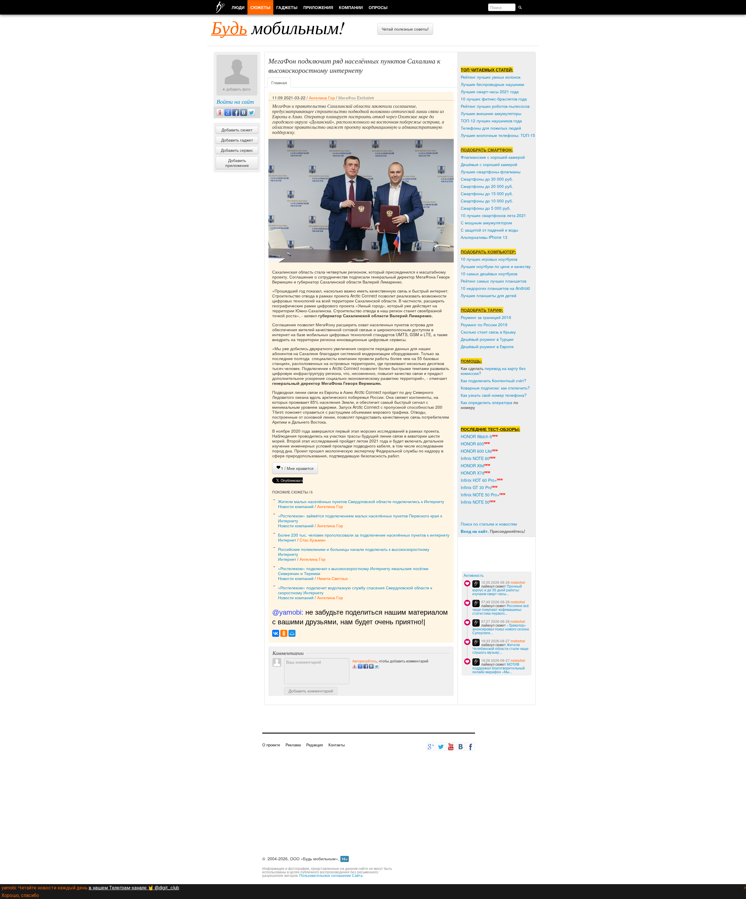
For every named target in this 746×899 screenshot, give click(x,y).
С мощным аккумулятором (486, 222)
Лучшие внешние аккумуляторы (491, 113)
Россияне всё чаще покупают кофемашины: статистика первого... (500, 609)
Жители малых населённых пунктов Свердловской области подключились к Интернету (361, 501)
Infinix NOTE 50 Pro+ (480, 495)
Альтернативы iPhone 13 (484, 237)
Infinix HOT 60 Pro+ (479, 480)
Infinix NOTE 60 (475, 458)
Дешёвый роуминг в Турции (487, 339)
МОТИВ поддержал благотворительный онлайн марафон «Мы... (498, 668)
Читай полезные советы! (405, 29)
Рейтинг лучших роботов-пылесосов (495, 106)
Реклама (293, 745)
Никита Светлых (332, 578)
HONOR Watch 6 (476, 436)
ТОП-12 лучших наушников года (491, 121)
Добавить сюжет (236, 130)
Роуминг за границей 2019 (486, 317)
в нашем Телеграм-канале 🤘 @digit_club (134, 888)
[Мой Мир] (291, 633)
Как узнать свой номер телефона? (494, 395)
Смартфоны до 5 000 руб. (486, 208)
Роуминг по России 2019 (484, 324)
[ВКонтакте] (275, 633)
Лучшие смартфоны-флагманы (490, 171)
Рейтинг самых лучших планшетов (493, 281)
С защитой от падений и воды (489, 230)
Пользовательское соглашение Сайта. (331, 875)
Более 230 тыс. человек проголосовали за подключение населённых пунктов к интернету (363, 535)
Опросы (378, 7)
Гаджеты (287, 7)
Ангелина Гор (322, 98)
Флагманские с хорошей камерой (493, 157)
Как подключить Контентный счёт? (493, 380)
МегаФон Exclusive (356, 98)
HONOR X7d (472, 473)
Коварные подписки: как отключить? (495, 388)
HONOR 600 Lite (476, 451)
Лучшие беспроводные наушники (492, 84)
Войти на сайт (235, 101)
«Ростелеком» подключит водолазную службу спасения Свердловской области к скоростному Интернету (355, 590)
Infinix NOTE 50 (475, 502)
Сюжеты (260, 7)
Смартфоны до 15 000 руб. (487, 193)
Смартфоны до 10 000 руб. (487, 201)
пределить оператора (491, 402)
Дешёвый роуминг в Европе (487, 346)
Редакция (314, 745)
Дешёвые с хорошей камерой (489, 164)
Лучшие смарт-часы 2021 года (490, 91)
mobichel (518, 582)
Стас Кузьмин (313, 540)
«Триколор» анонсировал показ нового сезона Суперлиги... (500, 629)
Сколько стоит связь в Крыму (488, 332)
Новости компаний (296, 506)
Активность (474, 575)
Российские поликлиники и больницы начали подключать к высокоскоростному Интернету (353, 551)
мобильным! (278, 27)
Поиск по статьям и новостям (489, 524)
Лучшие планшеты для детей (488, 295)
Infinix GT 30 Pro (476, 487)
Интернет (287, 540)
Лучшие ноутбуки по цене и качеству (496, 266)
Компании (351, 7)
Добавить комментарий (310, 691)
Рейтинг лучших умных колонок (490, 77)
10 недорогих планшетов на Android (495, 288)
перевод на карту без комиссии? (493, 370)
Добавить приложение (237, 162)
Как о (466, 402)
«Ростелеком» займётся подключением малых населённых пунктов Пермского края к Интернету (360, 518)
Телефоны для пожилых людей (491, 128)
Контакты (336, 745)
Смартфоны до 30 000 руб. (487, 179)
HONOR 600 (472, 444)
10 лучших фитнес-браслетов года (494, 99)
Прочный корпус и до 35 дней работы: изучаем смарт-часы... (497, 590)
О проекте (271, 745)
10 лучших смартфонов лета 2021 (493, 215)
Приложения (318, 7)
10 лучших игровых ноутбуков (489, 259)
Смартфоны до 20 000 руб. (487, 186)
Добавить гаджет (237, 140)
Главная (279, 82)
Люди (238, 7)
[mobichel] (476, 584)
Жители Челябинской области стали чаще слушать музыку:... (500, 648)
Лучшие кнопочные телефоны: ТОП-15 (498, 135)
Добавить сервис (237, 150)
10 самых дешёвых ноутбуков (489, 273)
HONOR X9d (472, 465)
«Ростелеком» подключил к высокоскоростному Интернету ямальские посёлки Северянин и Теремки (353, 570)
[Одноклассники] (283, 633)
